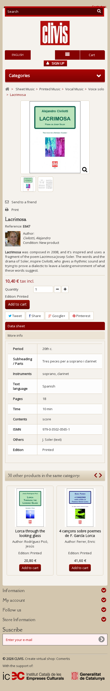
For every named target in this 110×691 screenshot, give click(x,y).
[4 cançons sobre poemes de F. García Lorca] (80, 507)
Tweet (17, 315)
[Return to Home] (7, 89)
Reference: (13, 226)
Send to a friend (24, 202)
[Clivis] (55, 33)
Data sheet (16, 326)
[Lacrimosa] (28, 184)
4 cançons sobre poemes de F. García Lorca (80, 533)
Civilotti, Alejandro (36, 238)
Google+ (58, 315)
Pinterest (82, 315)
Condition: (31, 242)
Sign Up (58, 63)
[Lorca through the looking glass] (30, 507)
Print (15, 209)
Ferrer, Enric (86, 541)
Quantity (11, 289)
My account (14, 600)
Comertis (63, 658)
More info (15, 335)
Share (36, 315)
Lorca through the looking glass (30, 533)
